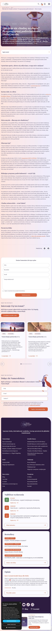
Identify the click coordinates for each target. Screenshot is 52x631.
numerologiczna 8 (35, 86)
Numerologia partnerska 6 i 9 (11, 336)
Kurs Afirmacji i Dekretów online (35, 465)
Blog (12, 7)
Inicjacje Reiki (5, 462)
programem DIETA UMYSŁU (29, 158)
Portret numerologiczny (8, 444)
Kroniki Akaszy (31, 439)
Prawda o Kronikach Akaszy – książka (37, 451)
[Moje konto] (45, 4)
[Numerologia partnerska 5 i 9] (39, 327)
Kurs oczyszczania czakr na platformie (37, 446)
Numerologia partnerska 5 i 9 (37, 336)
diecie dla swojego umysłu (38, 236)
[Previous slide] (2, 364)
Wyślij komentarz (26, 295)
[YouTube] (23, 604)
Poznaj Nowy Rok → (34, 627)
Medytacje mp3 (31, 467)
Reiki (3, 459)
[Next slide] (49, 364)
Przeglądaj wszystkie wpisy (10, 315)
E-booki (4, 482)
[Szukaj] (39, 4)
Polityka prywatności (14, 618)
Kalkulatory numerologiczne (10, 484)
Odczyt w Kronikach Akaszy (34, 449)
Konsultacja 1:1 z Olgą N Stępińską (11, 453)
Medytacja (30, 459)
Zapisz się (13, 503)
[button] (11, 627)
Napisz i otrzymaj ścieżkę (38, 409)
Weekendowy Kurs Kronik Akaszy (36, 442)
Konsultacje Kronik (32, 482)
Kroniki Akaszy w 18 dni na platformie (37, 444)
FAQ (3, 486)
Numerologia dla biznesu (9, 446)
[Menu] (49, 4)
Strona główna (5, 7)
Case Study (6, 24)
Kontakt (29, 486)
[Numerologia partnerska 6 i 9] (12, 327)
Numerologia (6, 439)
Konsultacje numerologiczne (10, 451)
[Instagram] (32, 604)
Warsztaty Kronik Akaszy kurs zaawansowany (35, 454)
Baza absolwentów (32, 484)
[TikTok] (28, 604)
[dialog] (11, 616)
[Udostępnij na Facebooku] (48, 248)
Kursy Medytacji (31, 462)
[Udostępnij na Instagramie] (44, 248)
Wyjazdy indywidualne (8, 465)
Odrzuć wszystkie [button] (11, 624)
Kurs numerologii (7, 442)
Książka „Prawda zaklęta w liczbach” (12, 449)
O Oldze (29, 477)
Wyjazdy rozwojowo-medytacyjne (36, 469)
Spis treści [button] (6, 52)
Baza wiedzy (5, 474)
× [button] (20, 602)
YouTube (4, 479)
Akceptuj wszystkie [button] (11, 621)
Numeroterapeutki (32, 479)
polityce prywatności (35, 405)
